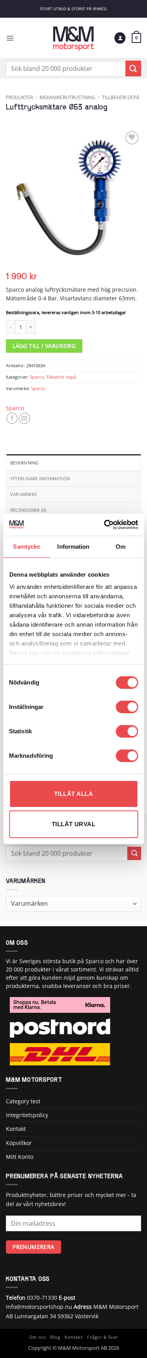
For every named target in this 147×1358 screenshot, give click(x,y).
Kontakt (16, 1128)
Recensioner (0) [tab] (28, 510)
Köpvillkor (19, 1143)
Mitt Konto (19, 1156)
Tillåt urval (73, 824)
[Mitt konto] (119, 38)
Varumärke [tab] (23, 494)
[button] (10, 38)
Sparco (37, 377)
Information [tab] (73, 546)
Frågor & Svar (102, 1337)
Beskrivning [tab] (24, 463)
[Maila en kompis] (24, 418)
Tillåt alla (73, 793)
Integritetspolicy (27, 1115)
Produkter (19, 97)
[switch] (127, 707)
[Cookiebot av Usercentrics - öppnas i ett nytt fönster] (104, 525)
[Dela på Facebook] (12, 418)
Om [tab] (120, 546)
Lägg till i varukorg (44, 346)
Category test (23, 1101)
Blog (55, 1337)
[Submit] (133, 68)
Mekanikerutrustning (67, 97)
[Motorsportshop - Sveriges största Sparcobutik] (73, 38)
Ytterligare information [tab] (40, 478)
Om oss (37, 1337)
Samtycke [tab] (26, 546)
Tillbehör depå (121, 97)
